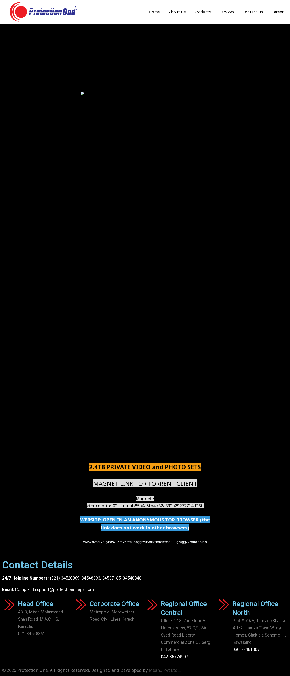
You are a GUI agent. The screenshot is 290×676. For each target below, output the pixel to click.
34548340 (132, 578)
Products (202, 11)
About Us (177, 11)
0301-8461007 (246, 649)
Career (278, 11)
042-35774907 (174, 656)
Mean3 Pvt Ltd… (165, 670)
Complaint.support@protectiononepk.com (54, 589)
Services (226, 11)
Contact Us (253, 11)
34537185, (112, 578)
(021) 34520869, (66, 578)
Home (154, 11)
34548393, (91, 578)
